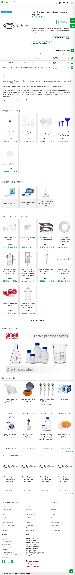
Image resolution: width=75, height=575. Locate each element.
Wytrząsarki (29, 509)
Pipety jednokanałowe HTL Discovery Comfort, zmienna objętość (46, 402)
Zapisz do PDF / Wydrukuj (62, 50)
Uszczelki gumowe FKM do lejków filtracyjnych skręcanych (10, 479)
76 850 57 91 (39, 554)
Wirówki (28, 506)
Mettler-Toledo (55, 525)
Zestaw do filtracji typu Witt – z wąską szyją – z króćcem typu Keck (10, 271)
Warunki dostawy (6, 541)
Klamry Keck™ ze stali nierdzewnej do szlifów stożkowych (64, 271)
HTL (52, 520)
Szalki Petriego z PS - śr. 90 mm (64, 436)
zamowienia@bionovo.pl (37, 552)
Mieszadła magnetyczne (32, 512)
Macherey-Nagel (55, 522)
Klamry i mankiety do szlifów (39, 43)
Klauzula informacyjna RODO (9, 554)
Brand (52, 506)
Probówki (4, 512)
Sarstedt (53, 512)
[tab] (4, 76)
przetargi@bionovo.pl (36, 556)
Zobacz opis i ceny (59, 37)
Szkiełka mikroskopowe (8, 527)
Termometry (29, 525)
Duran (10, 138)
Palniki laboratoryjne (31, 527)
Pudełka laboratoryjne (7, 522)
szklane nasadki (21, 94)
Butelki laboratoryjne (7, 520)
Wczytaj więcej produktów (37, 320)
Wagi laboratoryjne (31, 514)
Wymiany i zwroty (6, 546)
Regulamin (4, 539)
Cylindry (4, 517)
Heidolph (53, 514)
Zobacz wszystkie (68, 451)
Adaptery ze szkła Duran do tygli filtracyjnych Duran (46, 271)
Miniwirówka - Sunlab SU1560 (28, 401)
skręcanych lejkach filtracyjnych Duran (15, 83)
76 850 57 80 (38, 538)
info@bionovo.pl (35, 540)
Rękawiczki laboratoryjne (8, 525)
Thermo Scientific (55, 530)
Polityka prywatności (7, 552)
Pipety (3, 506)
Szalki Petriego (6, 530)
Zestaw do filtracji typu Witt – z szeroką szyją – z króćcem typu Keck (28, 305)
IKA (51, 517)
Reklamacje (5, 549)
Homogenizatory (30, 530)
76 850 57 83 (32, 550)
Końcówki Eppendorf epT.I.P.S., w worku (10, 401)
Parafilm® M (64, 400)
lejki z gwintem (48, 94)
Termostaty (29, 517)
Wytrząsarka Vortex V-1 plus (10, 436)
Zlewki (3, 514)
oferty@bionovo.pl (35, 546)
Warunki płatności (6, 544)
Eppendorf (53, 509)
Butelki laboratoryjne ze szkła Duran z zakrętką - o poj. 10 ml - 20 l (46, 437)
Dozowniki (29, 520)
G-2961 (19, 92)
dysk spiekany (50, 90)
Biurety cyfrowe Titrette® (28, 436)
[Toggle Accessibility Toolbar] (71, 571)
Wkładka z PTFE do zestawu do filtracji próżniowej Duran (64, 239)
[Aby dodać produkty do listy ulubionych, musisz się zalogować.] (68, 58)
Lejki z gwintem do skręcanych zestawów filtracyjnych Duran (64, 133)
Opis (4, 76)
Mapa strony (5, 557)
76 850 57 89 (32, 544)
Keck (64, 278)
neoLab (53, 527)
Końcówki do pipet (6, 509)
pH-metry (28, 522)
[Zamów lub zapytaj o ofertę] (72, 58)
